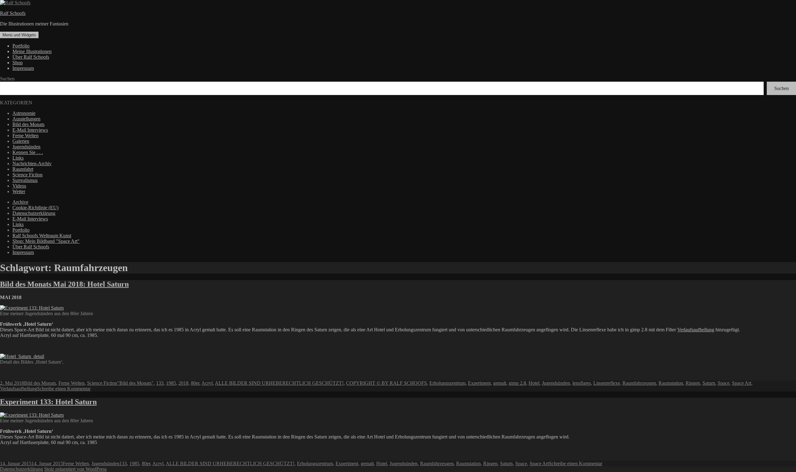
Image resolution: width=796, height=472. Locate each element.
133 (160, 383)
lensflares (581, 383)
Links (18, 158)
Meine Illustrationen (32, 51)
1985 (171, 383)
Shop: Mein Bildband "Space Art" (46, 241)
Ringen (693, 383)
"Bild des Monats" (135, 383)
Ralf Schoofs (12, 13)
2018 (183, 383)
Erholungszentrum (447, 383)
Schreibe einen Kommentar (63, 388)
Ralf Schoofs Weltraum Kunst (41, 235)
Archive (20, 202)
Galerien (20, 141)
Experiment (479, 383)
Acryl (207, 383)
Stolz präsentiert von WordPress (75, 469)
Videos (19, 185)
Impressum (23, 68)
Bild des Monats (28, 124)
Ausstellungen (26, 118)
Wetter (18, 191)
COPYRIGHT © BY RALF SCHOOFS (386, 383)
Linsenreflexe (606, 383)
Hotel (534, 383)
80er (195, 383)
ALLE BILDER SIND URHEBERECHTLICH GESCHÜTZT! (279, 383)
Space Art (741, 383)
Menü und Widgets (19, 35)
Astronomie (23, 113)
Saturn (708, 383)
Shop (17, 62)
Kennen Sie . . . (27, 152)
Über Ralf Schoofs (30, 57)
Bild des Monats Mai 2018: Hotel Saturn (64, 284)
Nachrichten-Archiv (32, 163)
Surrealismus (25, 180)
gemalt (499, 383)
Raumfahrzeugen (639, 383)
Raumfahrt (22, 169)
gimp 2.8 (517, 383)
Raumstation (671, 383)
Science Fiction (27, 174)
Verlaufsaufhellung (695, 329)
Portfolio (21, 45)
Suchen (7, 78)
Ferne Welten (25, 135)
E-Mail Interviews (30, 130)
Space (723, 383)
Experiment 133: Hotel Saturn (48, 402)
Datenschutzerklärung (33, 213)
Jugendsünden (26, 146)
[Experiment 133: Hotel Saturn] (32, 415)
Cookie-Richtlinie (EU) (35, 207)
